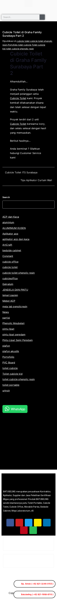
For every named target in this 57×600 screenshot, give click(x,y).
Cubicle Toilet (18, 98)
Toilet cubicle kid (12, 373)
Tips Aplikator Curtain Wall (36, 180)
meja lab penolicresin (14, 306)
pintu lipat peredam (13, 334)
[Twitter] (28, 522)
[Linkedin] (47, 522)
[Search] (42, 17)
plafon (6, 345)
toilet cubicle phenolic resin (20, 48)
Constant (7, 256)
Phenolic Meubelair (13, 323)
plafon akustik (10, 351)
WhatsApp (18, 409)
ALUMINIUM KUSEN (14, 228)
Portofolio (13, 45)
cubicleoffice (10, 278)
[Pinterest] (24, 530)
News (5, 312)
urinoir (6, 390)
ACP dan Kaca (10, 216)
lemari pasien (10, 295)
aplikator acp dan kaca (15, 239)
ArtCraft (7, 244)
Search (6, 197)
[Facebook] (10, 522)
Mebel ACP (8, 300)
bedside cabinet (11, 250)
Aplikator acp (10, 233)
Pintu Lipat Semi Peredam (17, 340)
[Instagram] (37, 522)
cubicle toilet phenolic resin (18, 272)
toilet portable (10, 384)
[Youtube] (19, 522)
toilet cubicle (24, 45)
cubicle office (10, 261)
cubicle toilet (23, 41)
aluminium (8, 222)
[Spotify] (33, 530)
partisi (6, 317)
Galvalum (7, 284)
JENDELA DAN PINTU (15, 289)
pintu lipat (8, 328)
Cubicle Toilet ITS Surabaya (21, 172)
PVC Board (8, 362)
